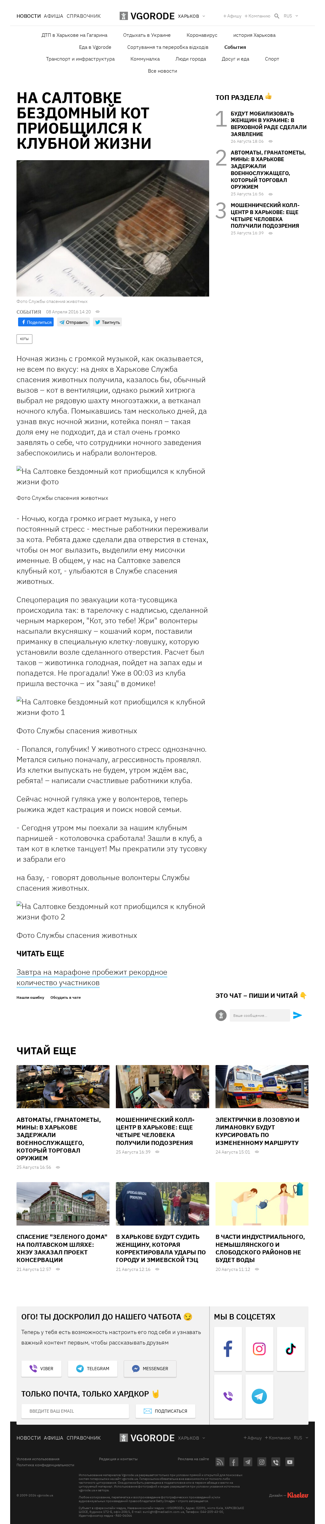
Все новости (162, 71)
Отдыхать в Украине (147, 35)
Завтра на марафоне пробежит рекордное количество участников (92, 977)
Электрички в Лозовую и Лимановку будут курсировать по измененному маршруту (258, 1131)
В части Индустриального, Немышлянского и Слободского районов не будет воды (260, 1248)
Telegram (98, 1368)
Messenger (155, 1368)
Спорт (272, 59)
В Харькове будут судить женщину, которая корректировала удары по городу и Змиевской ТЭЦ (161, 1248)
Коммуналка (145, 59)
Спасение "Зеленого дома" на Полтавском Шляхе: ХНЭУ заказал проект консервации (62, 1248)
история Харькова (254, 35)
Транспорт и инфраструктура (80, 59)
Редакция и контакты (118, 1459)
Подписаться (171, 1411)
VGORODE (152, 1437)
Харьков (188, 1438)
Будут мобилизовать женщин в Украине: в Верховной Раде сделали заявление (269, 124)
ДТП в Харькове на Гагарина (74, 35)
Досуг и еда (235, 59)
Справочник (84, 15)
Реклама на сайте (193, 1459)
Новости (29, 15)
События (235, 47)
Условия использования (38, 1459)
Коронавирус (202, 35)
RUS (288, 16)
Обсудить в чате (65, 997)
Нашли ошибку (30, 997)
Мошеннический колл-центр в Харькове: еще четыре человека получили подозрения (265, 215)
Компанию (259, 16)
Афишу (234, 16)
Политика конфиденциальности (45, 1465)
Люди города (191, 59)
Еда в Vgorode (95, 47)
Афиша (53, 15)
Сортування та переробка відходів (168, 47)
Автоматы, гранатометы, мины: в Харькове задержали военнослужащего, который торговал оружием (268, 170)
